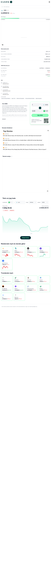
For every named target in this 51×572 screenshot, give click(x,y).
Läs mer (4, 119)
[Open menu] (49, 2)
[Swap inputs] (40, 108)
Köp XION (40, 115)
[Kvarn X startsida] (6, 2)
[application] (25, 224)
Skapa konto (25, 238)
